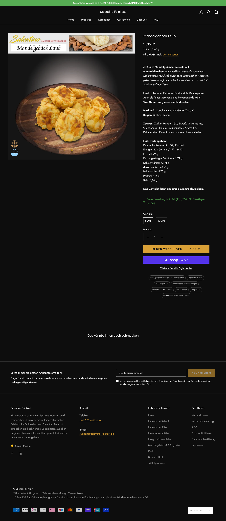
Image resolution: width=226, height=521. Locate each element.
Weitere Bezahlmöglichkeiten (176, 268)
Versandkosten (171, 55)
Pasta (151, 415)
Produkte (86, 19)
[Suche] (208, 11)
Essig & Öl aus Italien (160, 439)
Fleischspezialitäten (158, 433)
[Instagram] (20, 454)
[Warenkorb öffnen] (216, 12)
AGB (194, 427)
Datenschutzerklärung (203, 439)
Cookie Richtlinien (202, 433)
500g (148, 221)
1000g (161, 221)
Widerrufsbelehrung (203, 421)
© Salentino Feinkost (23, 489)
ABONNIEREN (201, 372)
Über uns (142, 19)
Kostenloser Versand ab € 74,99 (89, 3)
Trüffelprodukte (156, 463)
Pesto (151, 451)
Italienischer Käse (157, 427)
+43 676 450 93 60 (90, 420)
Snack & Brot (155, 457)
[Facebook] (12, 454)
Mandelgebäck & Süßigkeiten (164, 445)
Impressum (197, 445)
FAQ (156, 19)
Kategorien (104, 19)
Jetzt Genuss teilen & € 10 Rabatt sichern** (131, 3)
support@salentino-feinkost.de (96, 433)
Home (71, 19)
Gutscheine (123, 19)
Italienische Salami (158, 421)
